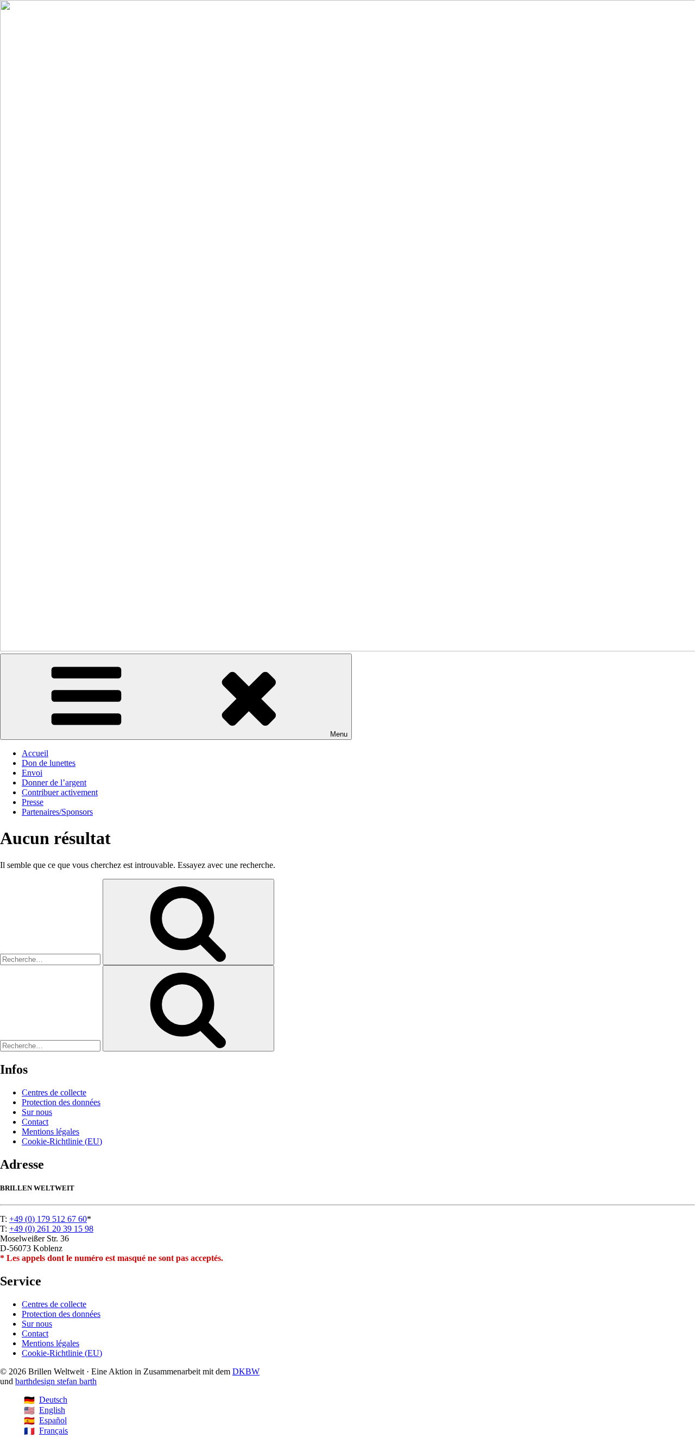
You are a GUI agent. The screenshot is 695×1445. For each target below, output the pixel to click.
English (52, 1410)
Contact (35, 1121)
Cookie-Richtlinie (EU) (62, 1141)
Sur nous (37, 1112)
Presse (32, 802)
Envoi (32, 772)
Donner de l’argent (54, 782)
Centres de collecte (54, 1092)
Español (53, 1420)
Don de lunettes (48, 763)
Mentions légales (50, 1131)
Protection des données (61, 1102)
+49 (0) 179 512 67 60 (48, 1219)
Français (53, 1430)
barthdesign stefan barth (56, 1381)
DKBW (246, 1371)
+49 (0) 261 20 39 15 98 (51, 1228)
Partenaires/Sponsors (57, 811)
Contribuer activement (60, 792)
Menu (339, 734)
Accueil (35, 753)
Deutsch (53, 1399)
